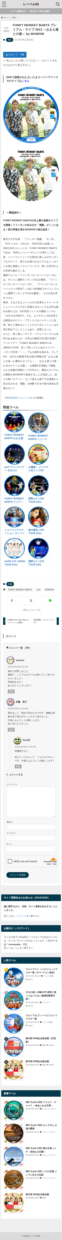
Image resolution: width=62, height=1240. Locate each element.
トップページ (19, 916)
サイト (9, 844)
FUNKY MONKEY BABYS (20, 589)
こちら (16, 948)
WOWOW (49, 589)
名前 (9, 822)
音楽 (10, 40)
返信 (11, 691)
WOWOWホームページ (18, 397)
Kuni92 (26, 740)
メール (10, 833)
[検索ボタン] (58, 4)
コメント (11, 784)
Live (38, 589)
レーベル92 (31, 4)
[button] (12, 600)
